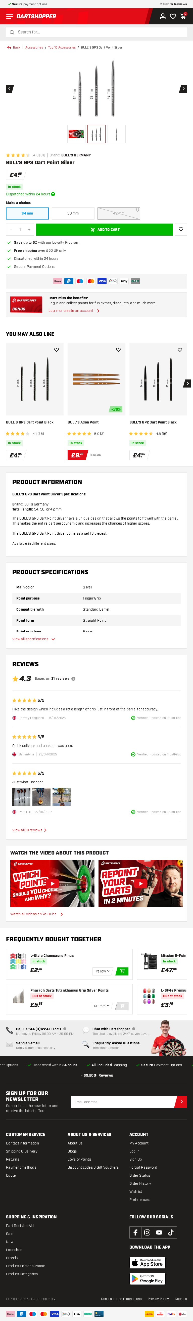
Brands (12, 1258)
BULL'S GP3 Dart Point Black (30, 422)
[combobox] (99, 32)
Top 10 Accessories (62, 47)
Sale (9, 1234)
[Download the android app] (147, 1279)
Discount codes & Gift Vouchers (93, 1167)
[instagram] (147, 1232)
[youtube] (159, 1232)
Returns (12, 1159)
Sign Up (135, 1159)
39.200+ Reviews (173, 4)
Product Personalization (25, 1266)
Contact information (22, 1143)
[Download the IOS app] (147, 1263)
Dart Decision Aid (20, 1226)
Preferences (139, 1200)
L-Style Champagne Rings (52, 956)
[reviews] (73, 679)
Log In (134, 1151)
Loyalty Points (79, 1159)
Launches (14, 1250)
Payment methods (21, 1167)
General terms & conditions (121, 1299)
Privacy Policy (158, 1299)
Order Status (139, 1175)
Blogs (72, 1151)
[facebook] (135, 1232)
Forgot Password (143, 1167)
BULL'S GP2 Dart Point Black (153, 422)
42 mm (118, 213)
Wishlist (135, 1191)
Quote (11, 1175)
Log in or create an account (71, 311)
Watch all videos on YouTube (33, 914)
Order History (140, 1183)
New (9, 1242)
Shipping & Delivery (21, 1151)
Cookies (181, 1299)
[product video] (52, 884)
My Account (139, 1143)
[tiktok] (171, 1232)
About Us (75, 1143)
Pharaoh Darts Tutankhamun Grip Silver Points (69, 990)
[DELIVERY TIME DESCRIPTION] (53, 194)
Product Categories (22, 1274)
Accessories (34, 47)
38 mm (73, 213)
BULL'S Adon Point (83, 422)
